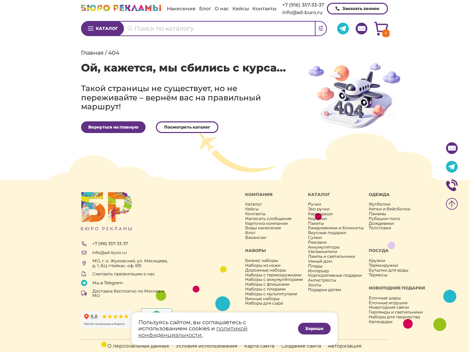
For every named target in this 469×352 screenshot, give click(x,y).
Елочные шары (385, 298)
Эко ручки (319, 209)
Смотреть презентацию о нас (123, 273)
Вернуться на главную (113, 127)
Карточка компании (266, 223)
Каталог (107, 28)
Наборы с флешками (267, 284)
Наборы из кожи (263, 265)
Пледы (315, 266)
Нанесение (181, 8)
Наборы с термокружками (273, 275)
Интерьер (318, 270)
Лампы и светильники (331, 256)
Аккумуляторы (324, 247)
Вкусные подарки (327, 232)
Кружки (377, 260)
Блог (205, 8)
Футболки (379, 204)
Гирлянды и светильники (396, 312)
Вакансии (255, 237)
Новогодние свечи (389, 307)
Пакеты (316, 223)
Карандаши (320, 213)
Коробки (317, 218)
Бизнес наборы (261, 260)
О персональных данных (138, 346)
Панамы (377, 213)
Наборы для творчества (394, 317)
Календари (380, 321)
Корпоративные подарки (335, 275)
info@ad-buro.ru (302, 12)
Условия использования (206, 346)
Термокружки (383, 265)
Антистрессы (322, 280)
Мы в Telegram (107, 282)
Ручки (314, 204)
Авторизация (345, 346)
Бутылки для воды (388, 270)
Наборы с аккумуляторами (274, 279)
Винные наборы (262, 298)
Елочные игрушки (388, 302)
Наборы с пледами (265, 289)
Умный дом (320, 261)
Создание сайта (301, 346)
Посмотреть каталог (187, 127)
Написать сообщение (268, 218)
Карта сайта (259, 346)
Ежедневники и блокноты (336, 228)
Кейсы (240, 8)
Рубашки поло (384, 218)
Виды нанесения (263, 228)
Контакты (264, 8)
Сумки (315, 237)
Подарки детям (324, 289)
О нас (222, 8)
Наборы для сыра (264, 303)
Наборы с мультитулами (271, 294)
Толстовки (380, 228)
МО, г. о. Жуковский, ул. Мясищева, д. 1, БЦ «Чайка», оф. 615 (130, 263)
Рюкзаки (317, 242)
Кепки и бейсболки (389, 209)
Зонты (314, 285)
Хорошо (314, 328)
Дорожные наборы (265, 270)
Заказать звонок (360, 8)
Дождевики (381, 223)
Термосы (378, 275)
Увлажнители (322, 251)
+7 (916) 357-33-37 (303, 5)
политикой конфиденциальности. (193, 331)
